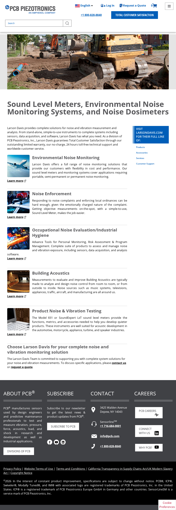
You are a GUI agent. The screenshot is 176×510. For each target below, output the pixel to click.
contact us (119, 363)
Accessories (142, 152)
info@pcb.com (109, 436)
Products (140, 147)
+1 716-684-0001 (110, 426)
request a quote (21, 367)
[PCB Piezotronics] (30, 9)
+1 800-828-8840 (91, 15)
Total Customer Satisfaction (135, 15)
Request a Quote (134, 5)
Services (140, 158)
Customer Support (145, 163)
